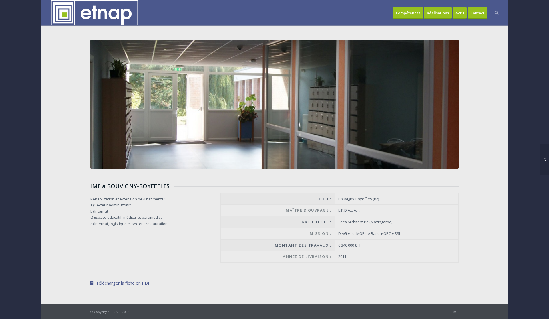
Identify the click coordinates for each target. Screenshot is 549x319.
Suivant (445, 104)
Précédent (103, 104)
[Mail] (454, 311)
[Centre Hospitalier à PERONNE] (544, 159)
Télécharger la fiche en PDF (122, 283)
